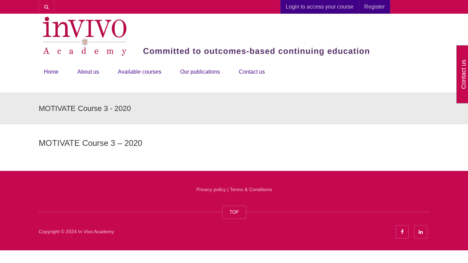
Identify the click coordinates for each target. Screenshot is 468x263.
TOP (234, 212)
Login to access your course (320, 7)
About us (88, 72)
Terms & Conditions (251, 189)
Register (374, 7)
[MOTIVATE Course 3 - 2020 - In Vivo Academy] (210, 35)
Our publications (200, 72)
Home (51, 72)
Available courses (139, 72)
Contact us (252, 72)
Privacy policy (211, 189)
